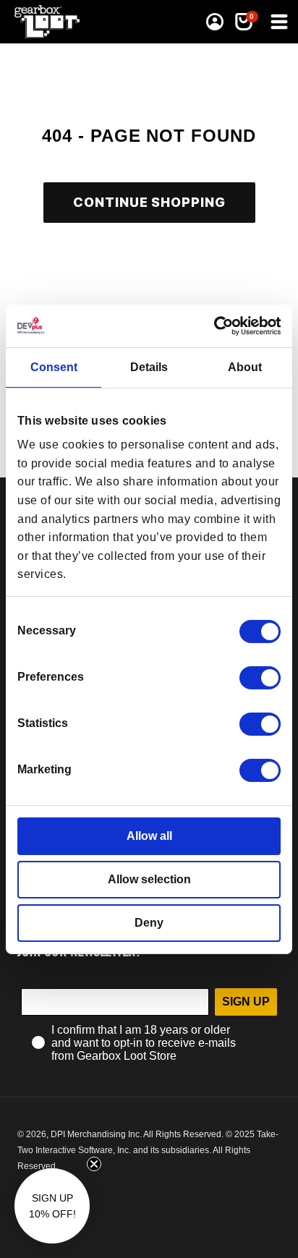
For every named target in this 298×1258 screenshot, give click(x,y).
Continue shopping (149, 202)
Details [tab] (149, 367)
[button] (277, 21)
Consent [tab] (53, 367)
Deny (149, 923)
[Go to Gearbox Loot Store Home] (51, 21)
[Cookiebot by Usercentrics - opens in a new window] (217, 325)
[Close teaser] (94, 1164)
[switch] (260, 677)
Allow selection (149, 879)
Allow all (149, 836)
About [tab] (245, 367)
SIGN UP (246, 1001)
